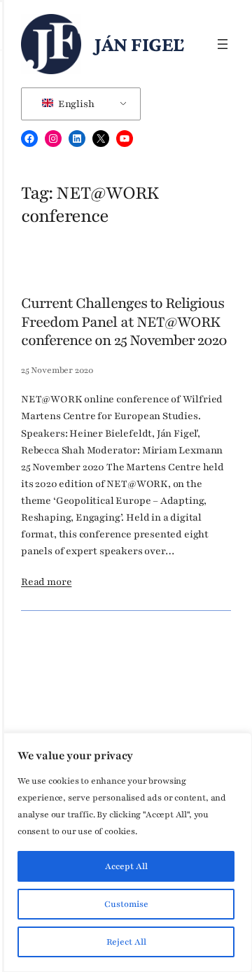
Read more (46, 582)
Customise (126, 904)
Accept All (126, 866)
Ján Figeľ (139, 43)
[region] (126, 852)
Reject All (126, 942)
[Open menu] (222, 44)
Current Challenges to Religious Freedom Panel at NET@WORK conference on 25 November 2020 (124, 322)
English (75, 104)
